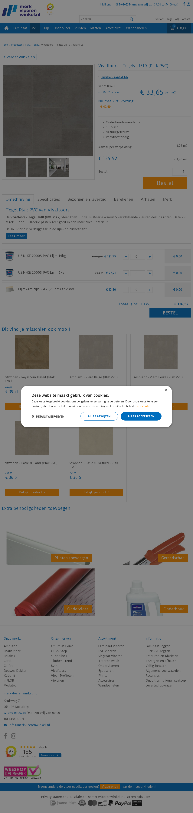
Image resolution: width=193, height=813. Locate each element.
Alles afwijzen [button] (99, 416)
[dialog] (96, 406)
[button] (47, 416)
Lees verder (143, 406)
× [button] (165, 390)
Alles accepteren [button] (141, 416)
